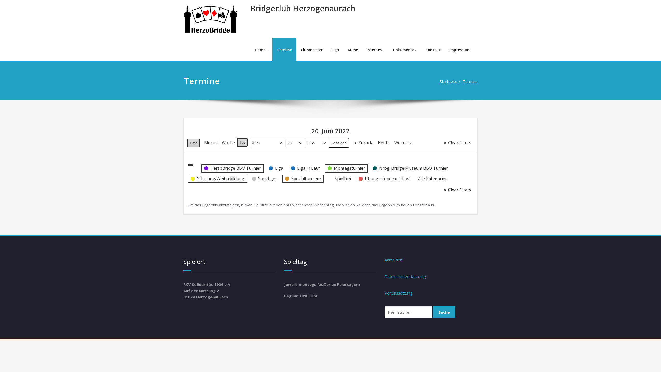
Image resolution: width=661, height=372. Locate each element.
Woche (228, 142)
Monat (210, 142)
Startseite (449, 81)
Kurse (353, 49)
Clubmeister (312, 49)
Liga (335, 49)
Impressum (459, 49)
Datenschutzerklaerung (405, 276)
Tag (243, 142)
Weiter (400, 142)
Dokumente (403, 49)
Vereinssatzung (398, 293)
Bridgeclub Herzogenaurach (302, 8)
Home (260, 49)
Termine (284, 49)
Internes (374, 49)
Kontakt (433, 49)
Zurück (365, 142)
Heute (384, 142)
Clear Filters (459, 142)
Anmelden (393, 259)
